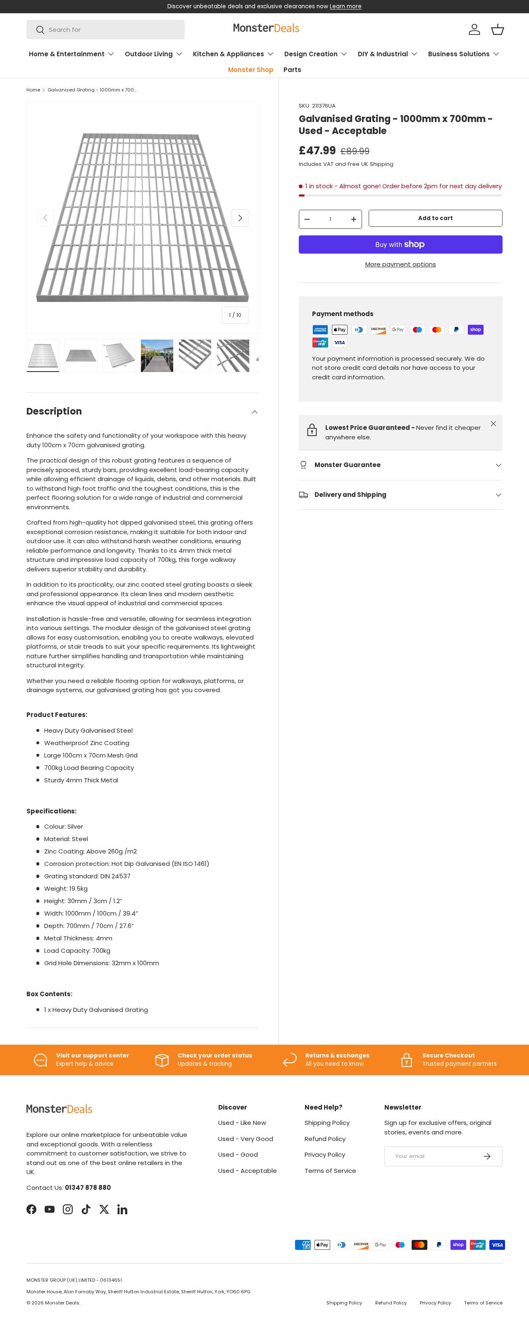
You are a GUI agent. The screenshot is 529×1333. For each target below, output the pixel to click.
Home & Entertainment (67, 54)
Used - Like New (242, 1122)
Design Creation (311, 54)
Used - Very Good (245, 1138)
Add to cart (435, 218)
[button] (497, 29)
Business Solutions (459, 54)
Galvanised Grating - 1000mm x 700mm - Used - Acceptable (94, 90)
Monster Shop (251, 69)
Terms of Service (330, 1170)
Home (33, 90)
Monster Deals (62, 1302)
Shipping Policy (327, 1122)
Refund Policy (325, 1138)
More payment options (400, 264)
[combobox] (105, 29)
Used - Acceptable (247, 1170)
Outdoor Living (149, 54)
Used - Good (238, 1154)
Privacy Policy (325, 1154)
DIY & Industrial (383, 54)
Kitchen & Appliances (228, 54)
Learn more (346, 6)
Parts (292, 69)
